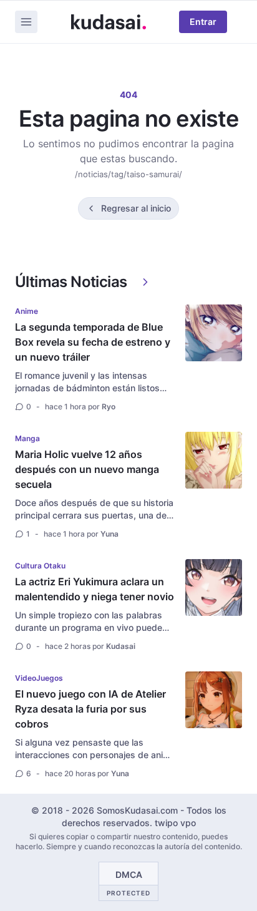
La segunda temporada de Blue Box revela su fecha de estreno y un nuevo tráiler (92, 342)
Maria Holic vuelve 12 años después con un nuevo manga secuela (87, 469)
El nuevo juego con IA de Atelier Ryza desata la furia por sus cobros (90, 709)
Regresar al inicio (136, 208)
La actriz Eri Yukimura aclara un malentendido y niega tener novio (94, 589)
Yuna (109, 533)
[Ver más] (145, 282)
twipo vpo (175, 822)
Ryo (108, 406)
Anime (26, 311)
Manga (27, 438)
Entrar (203, 21)
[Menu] (26, 22)
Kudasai (120, 646)
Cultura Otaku (40, 565)
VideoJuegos (39, 678)
